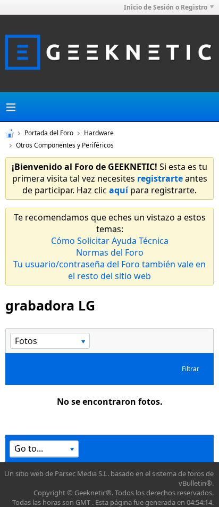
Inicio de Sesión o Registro (165, 7)
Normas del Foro (110, 252)
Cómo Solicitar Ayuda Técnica (110, 241)
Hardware (99, 132)
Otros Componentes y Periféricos (65, 145)
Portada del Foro (48, 132)
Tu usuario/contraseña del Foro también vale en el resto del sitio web (109, 270)
